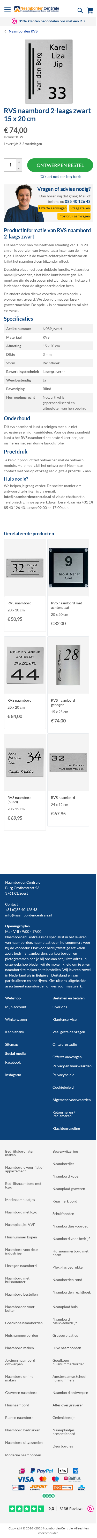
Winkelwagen (16, 1019)
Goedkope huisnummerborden (69, 1362)
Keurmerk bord (65, 1201)
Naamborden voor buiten (20, 1308)
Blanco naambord (19, 1417)
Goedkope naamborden (24, 1323)
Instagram (13, 1074)
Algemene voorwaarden (72, 1099)
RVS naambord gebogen (63, 702)
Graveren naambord (21, 1392)
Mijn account (15, 1007)
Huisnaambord (17, 1405)
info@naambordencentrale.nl (28, 915)
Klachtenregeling (66, 1128)
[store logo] (36, 9)
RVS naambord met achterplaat (66, 605)
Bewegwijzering (65, 1151)
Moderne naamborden (23, 1455)
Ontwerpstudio (65, 1044)
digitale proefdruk (69, 471)
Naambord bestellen (21, 1294)
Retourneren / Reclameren (64, 1114)
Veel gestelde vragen (69, 1032)
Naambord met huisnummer (17, 1280)
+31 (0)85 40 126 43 (21, 909)
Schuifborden (63, 1213)
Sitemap (11, 1044)
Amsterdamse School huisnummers (69, 1378)
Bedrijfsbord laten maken (19, 1153)
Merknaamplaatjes (20, 1199)
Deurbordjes (63, 1446)
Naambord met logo (21, 1212)
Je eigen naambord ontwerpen (20, 1362)
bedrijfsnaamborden (30, 953)
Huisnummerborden (21, 1335)
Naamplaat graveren (69, 1188)
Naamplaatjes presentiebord (64, 1432)
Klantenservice (65, 1019)
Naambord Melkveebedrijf (65, 1321)
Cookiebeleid (63, 1087)
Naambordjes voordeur (71, 1226)
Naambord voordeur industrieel (21, 1251)
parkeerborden (60, 953)
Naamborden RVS (23, 31)
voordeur (22, 948)
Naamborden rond (67, 1279)
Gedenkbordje (64, 1417)
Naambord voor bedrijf (71, 1238)
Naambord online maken (19, 1378)
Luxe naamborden (67, 1348)
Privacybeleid (63, 1074)
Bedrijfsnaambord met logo (23, 1185)
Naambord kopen (66, 1176)
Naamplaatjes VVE (20, 1224)
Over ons (60, 1007)
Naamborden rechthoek (72, 1292)
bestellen (53, 969)
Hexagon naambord (21, 1265)
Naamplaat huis (65, 1306)
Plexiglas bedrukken (69, 1267)
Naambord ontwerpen (70, 1392)
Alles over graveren (68, 1405)
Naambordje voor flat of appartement (24, 1169)
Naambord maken (19, 1348)
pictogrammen (17, 959)
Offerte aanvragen (67, 1057)
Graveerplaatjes (65, 1335)
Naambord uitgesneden (24, 1442)
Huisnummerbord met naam (70, 1253)
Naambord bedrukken (22, 1430)
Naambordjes (63, 1163)
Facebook (13, 1062)
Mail (82, 196)
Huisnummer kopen (21, 1237)
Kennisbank (14, 1032)
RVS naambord (20, 603)
